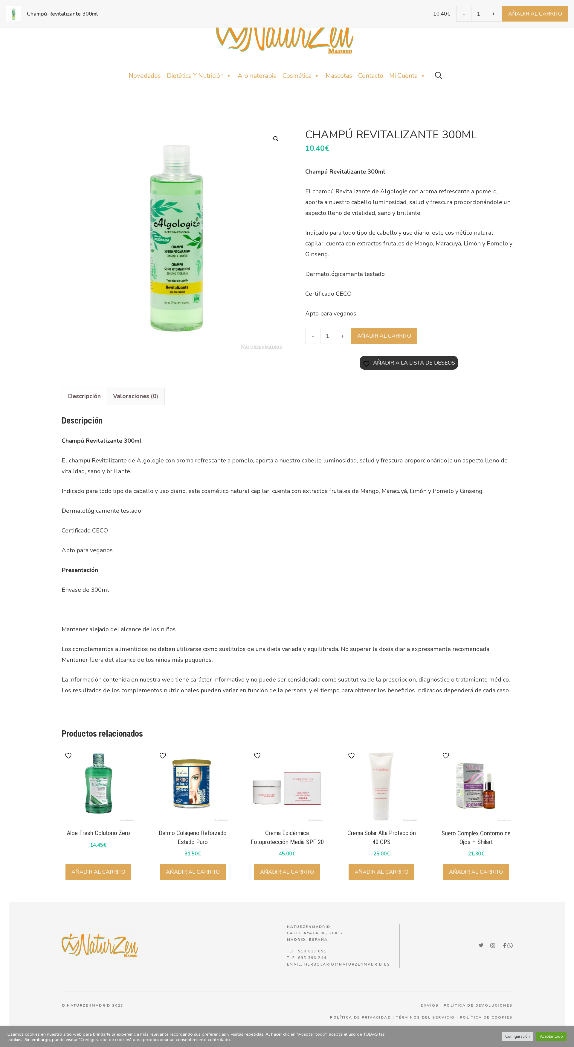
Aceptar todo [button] (551, 1036)
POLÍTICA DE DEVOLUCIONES (478, 1005)
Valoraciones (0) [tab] (135, 396)
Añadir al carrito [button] (98, 871)
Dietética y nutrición (195, 76)
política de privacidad (360, 1017)
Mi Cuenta (403, 76)
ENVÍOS (430, 1005)
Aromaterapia (257, 76)
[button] (438, 75)
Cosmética (297, 76)
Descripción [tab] (84, 396)
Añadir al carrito (384, 335)
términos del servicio (425, 1017)
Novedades (145, 76)
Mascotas (339, 76)
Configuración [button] (517, 1036)
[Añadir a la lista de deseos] (69, 755)
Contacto (370, 76)
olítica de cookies (487, 1017)
